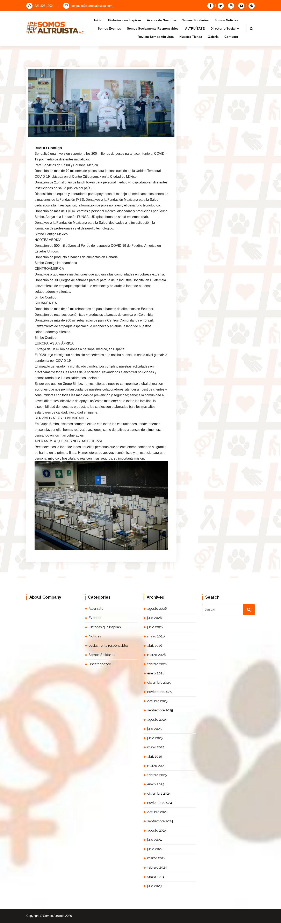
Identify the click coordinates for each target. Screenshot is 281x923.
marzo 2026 (156, 655)
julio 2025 (154, 729)
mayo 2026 (156, 636)
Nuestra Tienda (190, 36)
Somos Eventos (109, 28)
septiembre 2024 (160, 821)
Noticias (95, 636)
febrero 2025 (157, 775)
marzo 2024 (156, 858)
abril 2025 (154, 756)
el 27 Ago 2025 (56, 136)
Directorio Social (223, 28)
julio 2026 (154, 618)
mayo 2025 (156, 747)
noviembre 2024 (159, 803)
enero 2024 (156, 877)
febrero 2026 (157, 664)
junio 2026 (155, 627)
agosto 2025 (157, 719)
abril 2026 (154, 646)
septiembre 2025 (160, 710)
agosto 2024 (157, 830)
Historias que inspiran (105, 627)
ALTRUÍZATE (195, 28)
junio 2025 (155, 738)
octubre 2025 (157, 701)
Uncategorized (100, 664)
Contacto (231, 36)
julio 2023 (154, 886)
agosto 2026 (157, 609)
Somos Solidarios (195, 20)
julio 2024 (154, 840)
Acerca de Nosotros (161, 20)
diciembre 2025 (159, 682)
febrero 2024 (157, 867)
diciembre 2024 (159, 793)
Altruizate (96, 609)
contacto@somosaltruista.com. (92, 5)
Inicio (98, 20)
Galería (213, 36)
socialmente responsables (109, 646)
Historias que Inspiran (124, 20)
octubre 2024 (157, 812)
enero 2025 (155, 784)
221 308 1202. (44, 5)
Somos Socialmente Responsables (153, 28)
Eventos (95, 618)
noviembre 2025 (159, 692)
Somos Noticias (226, 20)
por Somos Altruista (86, 136)
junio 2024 (155, 849)
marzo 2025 (156, 766)
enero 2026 (156, 673)
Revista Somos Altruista (156, 36)
